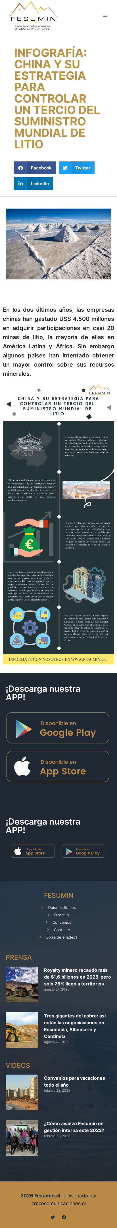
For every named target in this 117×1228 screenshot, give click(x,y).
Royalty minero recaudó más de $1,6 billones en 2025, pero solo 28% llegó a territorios (77, 977)
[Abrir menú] (105, 16)
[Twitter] (53, 1217)
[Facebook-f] (64, 1217)
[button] (35, 167)
